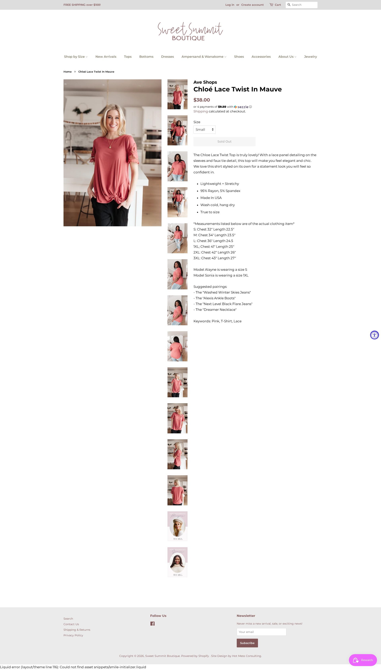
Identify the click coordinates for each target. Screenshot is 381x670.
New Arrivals (105, 57)
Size (196, 122)
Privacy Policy (73, 635)
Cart (278, 5)
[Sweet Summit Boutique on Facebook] (152, 624)
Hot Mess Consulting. (247, 656)
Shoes (239, 57)
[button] (255, 107)
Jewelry (310, 57)
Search (68, 618)
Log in (229, 5)
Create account (252, 5)
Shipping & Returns (77, 630)
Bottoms (146, 57)
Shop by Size (75, 57)
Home (68, 71)
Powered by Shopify (195, 656)
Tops (128, 57)
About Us (286, 57)
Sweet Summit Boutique (162, 656)
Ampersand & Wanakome (203, 57)
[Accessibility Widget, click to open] (374, 335)
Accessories (261, 57)
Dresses (167, 57)
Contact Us (71, 624)
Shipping (200, 111)
